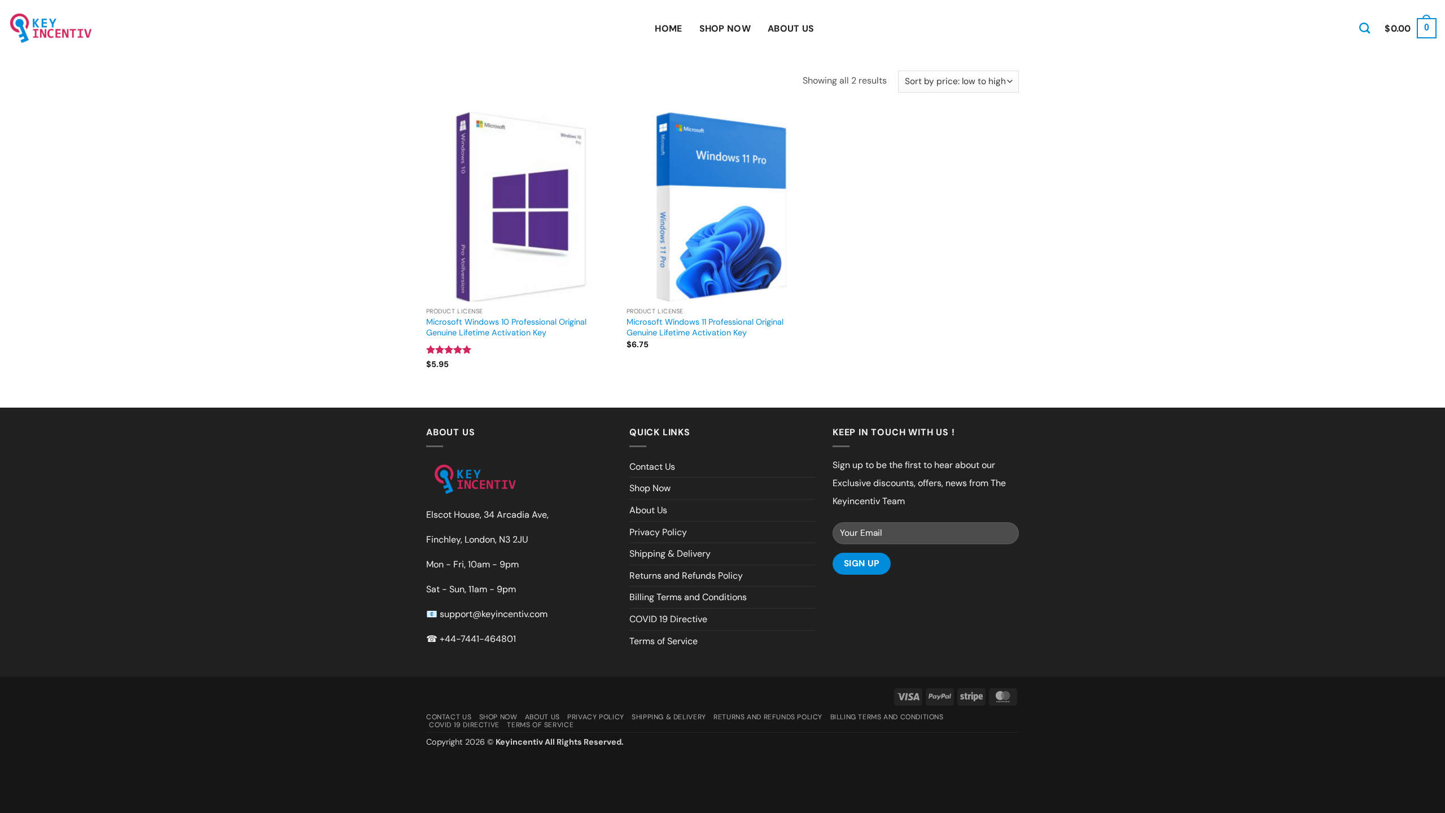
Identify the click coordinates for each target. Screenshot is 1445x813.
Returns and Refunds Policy (686, 576)
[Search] (1364, 28)
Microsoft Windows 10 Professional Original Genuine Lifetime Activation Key (506, 327)
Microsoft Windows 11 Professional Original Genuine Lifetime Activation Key (705, 327)
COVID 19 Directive (668, 619)
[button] (1411, 28)
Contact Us (652, 467)
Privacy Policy (658, 532)
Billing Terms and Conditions (688, 597)
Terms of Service (663, 641)
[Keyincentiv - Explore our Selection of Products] (50, 28)
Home (668, 28)
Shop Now (725, 28)
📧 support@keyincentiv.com (487, 614)
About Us (791, 28)
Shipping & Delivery (670, 554)
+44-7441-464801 (478, 639)
